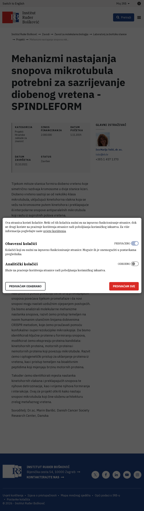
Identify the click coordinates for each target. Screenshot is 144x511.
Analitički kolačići (21, 264)
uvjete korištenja (54, 231)
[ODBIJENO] (135, 266)
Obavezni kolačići (21, 243)
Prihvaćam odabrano (25, 286)
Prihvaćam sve (124, 286)
